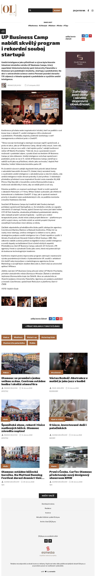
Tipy (2, 485)
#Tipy (65, 26)
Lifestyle (4, 391)
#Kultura (51, 26)
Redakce (48, 508)
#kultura (18, 337)
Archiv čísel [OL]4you (48, 522)
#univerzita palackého (14, 343)
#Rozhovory (33, 26)
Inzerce (48, 513)
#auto (54, 466)
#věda (32, 343)
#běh (5, 419)
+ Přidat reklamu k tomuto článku (42, 326)
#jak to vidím (57, 419)
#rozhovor (56, 372)
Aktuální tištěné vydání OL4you (48, 517)
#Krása (59, 26)
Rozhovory (53, 391)
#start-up (32, 337)
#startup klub (48, 337)
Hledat (57, 10)
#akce (6, 337)
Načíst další (48, 495)
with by (48, 571)
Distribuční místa (48, 504)
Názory (52, 438)
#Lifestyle (43, 26)
